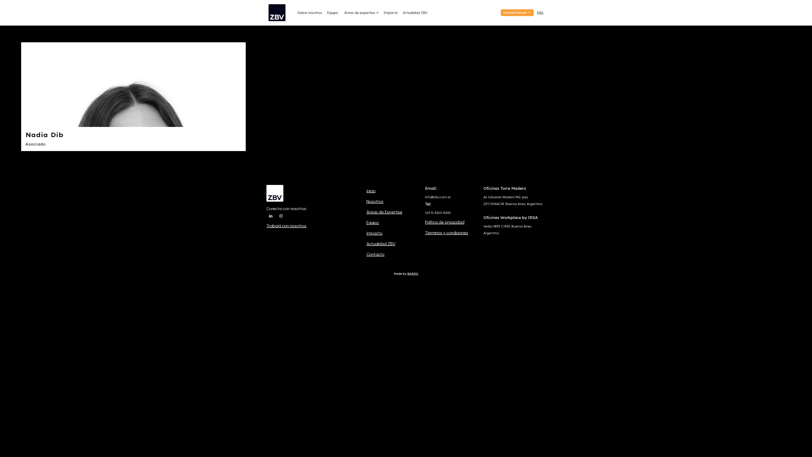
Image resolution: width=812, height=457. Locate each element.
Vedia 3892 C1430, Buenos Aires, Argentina (507, 229)
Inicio (371, 190)
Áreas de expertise (359, 13)
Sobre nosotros (309, 13)
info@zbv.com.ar (438, 197)
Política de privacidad (444, 222)
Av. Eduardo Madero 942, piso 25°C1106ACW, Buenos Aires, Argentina (512, 200)
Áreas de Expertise (384, 212)
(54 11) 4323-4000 (438, 213)
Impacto (391, 13)
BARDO (412, 274)
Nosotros (374, 201)
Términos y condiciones (446, 232)
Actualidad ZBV (415, 13)
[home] (277, 12)
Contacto (375, 254)
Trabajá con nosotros (286, 225)
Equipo (332, 13)
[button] (361, 12)
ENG (540, 13)
